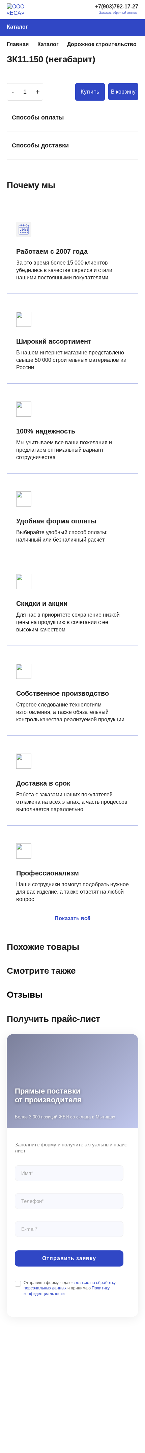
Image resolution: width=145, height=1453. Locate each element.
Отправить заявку (69, 1258)
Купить (90, 92)
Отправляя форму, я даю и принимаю (69, 1288)
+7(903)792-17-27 (116, 6)
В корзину (123, 92)
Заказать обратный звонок (118, 12)
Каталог (17, 27)
